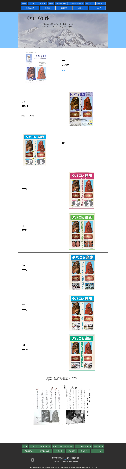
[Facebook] (32, 460)
